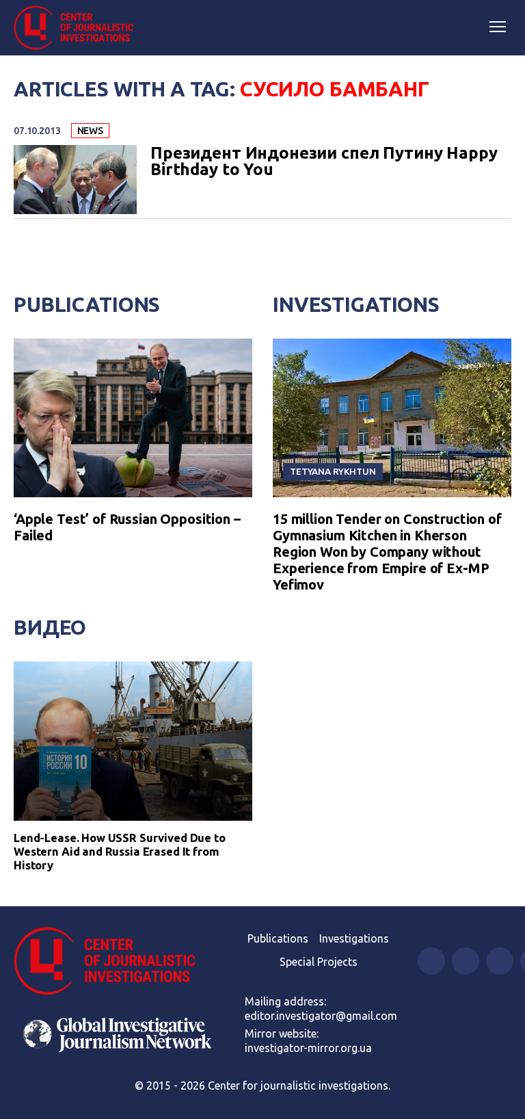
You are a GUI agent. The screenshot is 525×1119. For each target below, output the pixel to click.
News (90, 130)
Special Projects (319, 962)
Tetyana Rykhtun (333, 471)
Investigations (356, 304)
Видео (50, 627)
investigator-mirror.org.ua (308, 1048)
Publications (87, 304)
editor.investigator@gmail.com (321, 1016)
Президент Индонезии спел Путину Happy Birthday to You (323, 161)
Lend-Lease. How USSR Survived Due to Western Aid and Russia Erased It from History (120, 851)
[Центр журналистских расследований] (79, 28)
